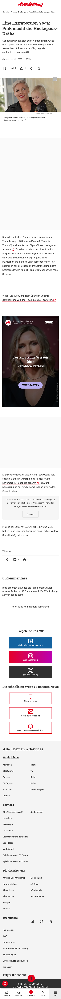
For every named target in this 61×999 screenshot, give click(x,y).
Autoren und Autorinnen (14, 878)
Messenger (8, 824)
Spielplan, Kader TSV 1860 (15, 861)
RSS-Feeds (8, 830)
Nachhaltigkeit (37, 789)
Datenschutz (9, 942)
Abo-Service (8, 896)
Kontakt (6, 909)
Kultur (33, 777)
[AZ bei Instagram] (42, 921)
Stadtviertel (8, 771)
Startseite (6, 12)
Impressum (8, 930)
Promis (13, 12)
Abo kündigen (9, 954)
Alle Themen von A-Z (13, 812)
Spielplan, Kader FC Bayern (15, 855)
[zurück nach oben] (31, 978)
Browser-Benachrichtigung (15, 837)
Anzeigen (30, 514)
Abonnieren (8, 890)
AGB (5, 936)
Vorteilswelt (8, 849)
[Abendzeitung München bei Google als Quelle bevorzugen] (39, 68)
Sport (33, 765)
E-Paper (7, 902)
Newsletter (8, 818)
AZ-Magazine (36, 890)
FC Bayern (8, 783)
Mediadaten (36, 878)
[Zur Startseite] (30, 6)
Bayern (6, 777)
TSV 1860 (7, 789)
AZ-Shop (34, 884)
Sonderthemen (37, 896)
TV (31, 771)
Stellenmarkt (36, 812)
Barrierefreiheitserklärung (15, 948)
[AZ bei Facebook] (32, 921)
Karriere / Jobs (10, 884)
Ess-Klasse (8, 843)
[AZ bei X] (51, 921)
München (7, 765)
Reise (33, 783)
